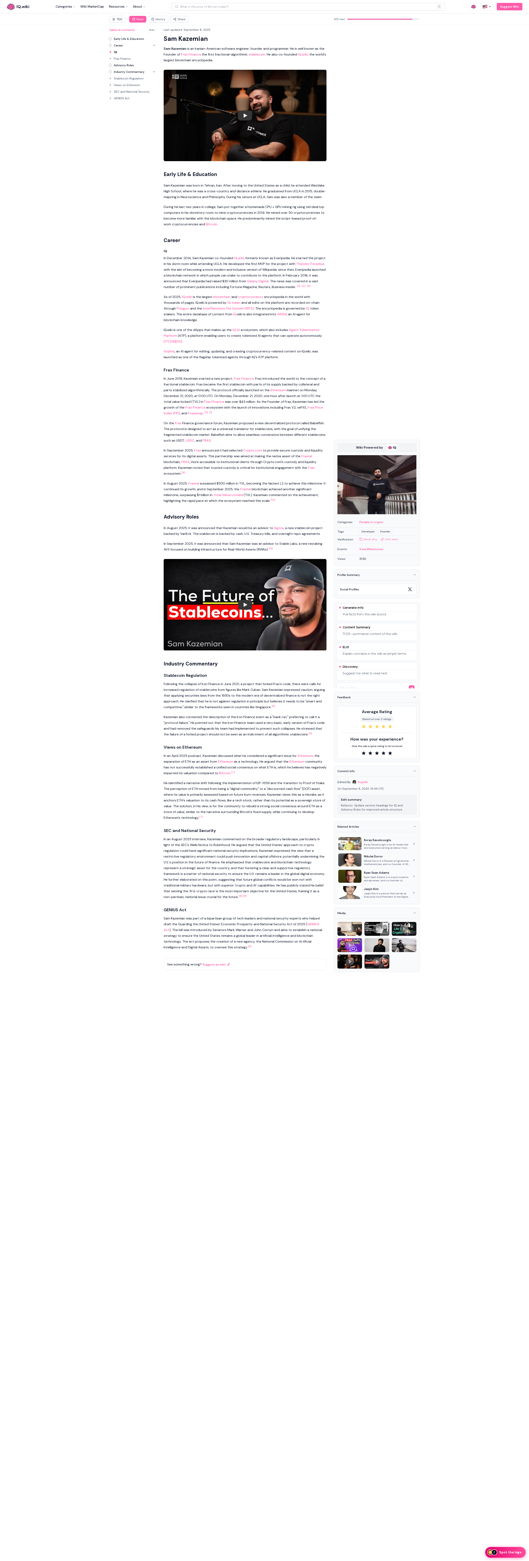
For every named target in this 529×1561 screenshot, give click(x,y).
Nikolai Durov (373, 856)
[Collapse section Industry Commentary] (154, 72)
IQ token (234, 302)
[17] (166, 341)
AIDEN (282, 314)
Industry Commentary (129, 72)
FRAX (207, 440)
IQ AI (236, 330)
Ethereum (278, 390)
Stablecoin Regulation (129, 78)
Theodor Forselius (310, 264)
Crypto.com (252, 450)
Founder (385, 531)
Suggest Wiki (509, 6)
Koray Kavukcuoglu (377, 840)
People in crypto (371, 522)
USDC (189, 440)
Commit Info (346, 771)
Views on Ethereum (127, 85)
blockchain (222, 297)
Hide (151, 30)
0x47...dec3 (391, 539)
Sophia (169, 351)
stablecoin (257, 54)
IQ (115, 52)
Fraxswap (195, 413)
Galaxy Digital (258, 281)
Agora (279, 528)
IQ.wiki (303, 54)
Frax (178, 423)
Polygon (183, 308)
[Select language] (487, 6)
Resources (117, 7)
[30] (179, 341)
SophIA (363, 782)
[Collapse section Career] (154, 45)
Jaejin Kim (371, 889)
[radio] (364, 726)
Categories (64, 7)
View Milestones (371, 549)
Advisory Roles (124, 65)
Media (341, 913)
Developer (368, 531)
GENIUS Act (122, 98)
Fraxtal (306, 456)
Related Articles (348, 826)
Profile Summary (348, 575)
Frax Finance (122, 58)
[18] (173, 341)
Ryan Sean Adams (376, 872)
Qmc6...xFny (370, 539)
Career (118, 45)
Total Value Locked (228, 495)
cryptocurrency (250, 297)
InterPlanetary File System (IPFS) (228, 308)
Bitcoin (211, 224)
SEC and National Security (132, 91)
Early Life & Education (129, 39)
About (137, 7)
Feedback (344, 697)
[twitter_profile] (410, 589)
